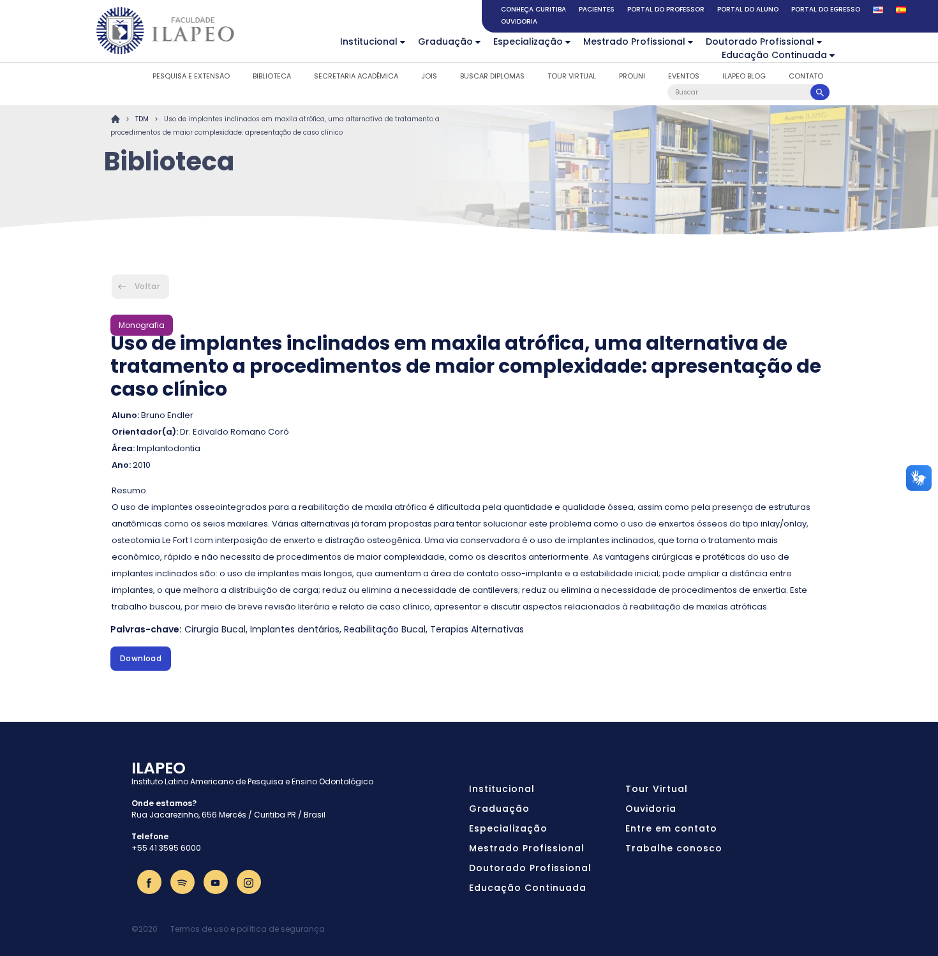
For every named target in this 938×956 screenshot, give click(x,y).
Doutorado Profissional (760, 41)
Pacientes (596, 9)
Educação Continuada (774, 55)
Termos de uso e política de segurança (247, 928)
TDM (142, 119)
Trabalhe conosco (673, 848)
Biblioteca (272, 76)
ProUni (632, 76)
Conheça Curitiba (533, 9)
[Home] (166, 30)
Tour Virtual (571, 76)
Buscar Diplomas (492, 76)
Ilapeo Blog (744, 76)
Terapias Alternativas (477, 629)
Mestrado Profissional (634, 41)
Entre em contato (671, 828)
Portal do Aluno (747, 9)
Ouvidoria (519, 21)
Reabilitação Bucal (385, 629)
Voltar (147, 286)
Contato (806, 76)
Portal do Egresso (825, 9)
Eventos (683, 76)
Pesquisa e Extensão (191, 76)
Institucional (369, 41)
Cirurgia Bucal (215, 629)
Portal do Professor (665, 9)
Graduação (445, 41)
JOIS (429, 76)
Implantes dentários (294, 629)
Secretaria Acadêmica (356, 76)
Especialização (528, 41)
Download (140, 658)
